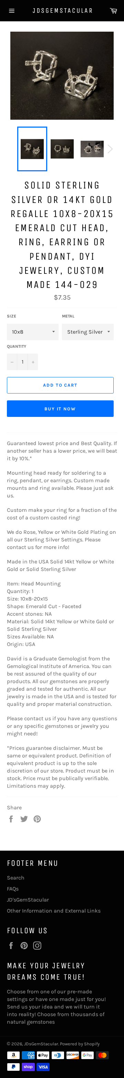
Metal (68, 316)
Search (15, 877)
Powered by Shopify (80, 1043)
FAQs (13, 888)
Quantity (16, 346)
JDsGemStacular (62, 10)
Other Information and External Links (54, 910)
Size (11, 316)
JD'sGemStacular (28, 899)
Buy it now (60, 408)
